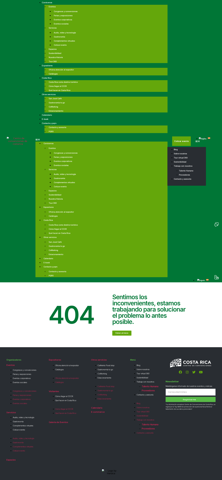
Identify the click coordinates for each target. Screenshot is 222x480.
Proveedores (184, 175)
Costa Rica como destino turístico (63, 82)
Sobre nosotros (180, 153)
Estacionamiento (56, 111)
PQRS (51, 131)
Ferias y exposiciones (63, 15)
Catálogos (53, 74)
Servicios (53, 28)
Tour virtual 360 (181, 158)
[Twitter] (194, 372)
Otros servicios (48, 94)
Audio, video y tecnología (65, 33)
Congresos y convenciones (66, 11)
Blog (176, 149)
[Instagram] (187, 372)
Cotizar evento (60, 45)
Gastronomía (59, 37)
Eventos (52, 7)
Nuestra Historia (56, 57)
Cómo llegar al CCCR (58, 86)
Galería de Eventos (58, 422)
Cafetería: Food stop (106, 365)
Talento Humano (186, 171)
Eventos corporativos (63, 20)
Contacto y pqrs (49, 123)
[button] (101, 139)
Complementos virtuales (64, 41)
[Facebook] (180, 372)
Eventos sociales (61, 24)
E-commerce (98, 412)
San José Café (55, 98)
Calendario (48, 258)
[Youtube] (201, 372)
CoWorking (53, 107)
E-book (47, 262)
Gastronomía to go (57, 103)
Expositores (47, 65)
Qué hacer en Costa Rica (59, 90)
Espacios (53, 49)
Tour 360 (53, 61)
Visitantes (54, 391)
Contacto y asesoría (57, 127)
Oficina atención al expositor (61, 70)
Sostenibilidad (55, 53)
